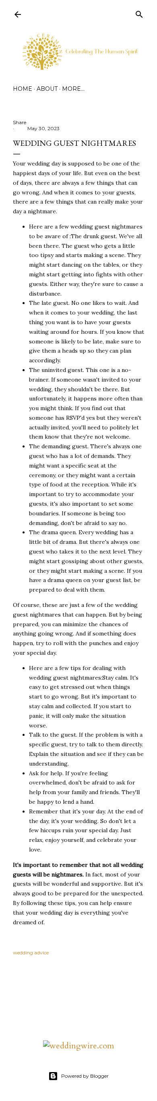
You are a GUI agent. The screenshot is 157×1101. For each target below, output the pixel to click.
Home (22, 88)
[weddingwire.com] (78, 1045)
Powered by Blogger (85, 1076)
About (47, 88)
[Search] (139, 13)
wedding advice (31, 953)
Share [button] (19, 122)
